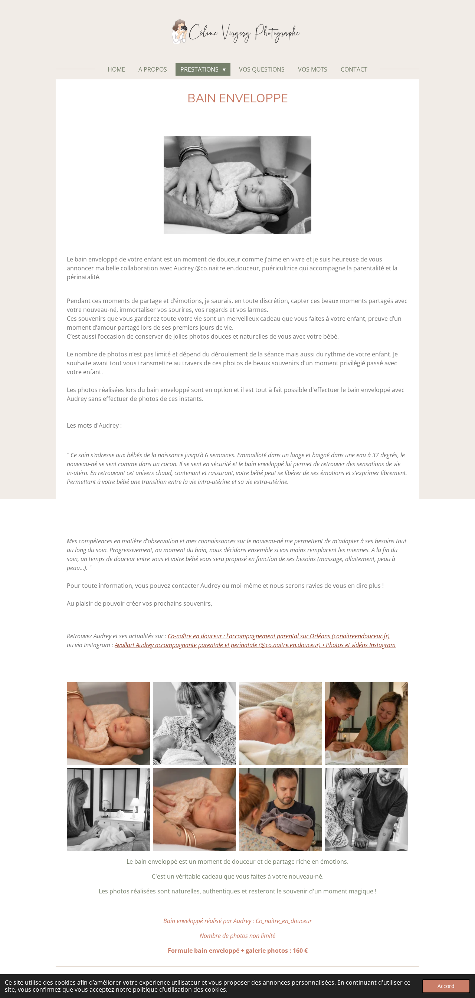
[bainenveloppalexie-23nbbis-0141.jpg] (367, 810)
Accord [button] (446, 985)
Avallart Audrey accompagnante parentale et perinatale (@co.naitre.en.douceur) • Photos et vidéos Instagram (255, 645)
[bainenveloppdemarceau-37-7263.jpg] (281, 724)
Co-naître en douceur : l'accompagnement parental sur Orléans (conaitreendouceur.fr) (279, 636)
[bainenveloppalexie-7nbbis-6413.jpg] (194, 724)
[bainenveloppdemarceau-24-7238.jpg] (367, 724)
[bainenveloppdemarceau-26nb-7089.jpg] (108, 810)
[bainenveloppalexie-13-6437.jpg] (108, 724)
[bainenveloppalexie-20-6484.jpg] (281, 810)
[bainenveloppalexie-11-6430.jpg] (194, 810)
